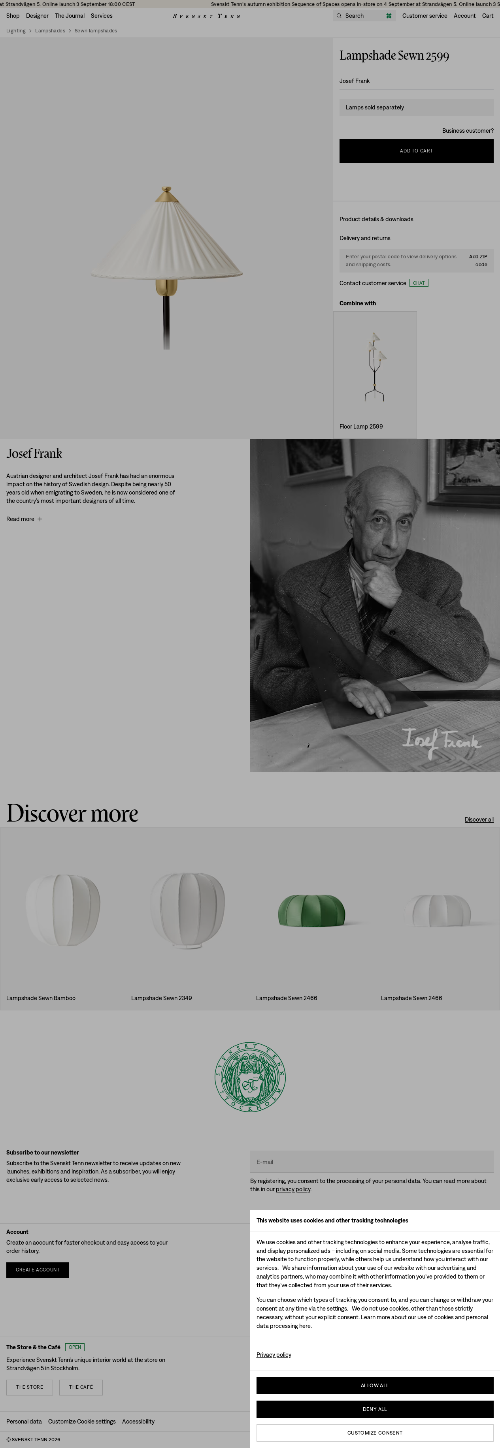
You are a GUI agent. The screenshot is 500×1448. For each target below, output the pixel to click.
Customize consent (375, 1433)
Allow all (375, 1385)
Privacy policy (274, 1354)
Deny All (375, 1409)
